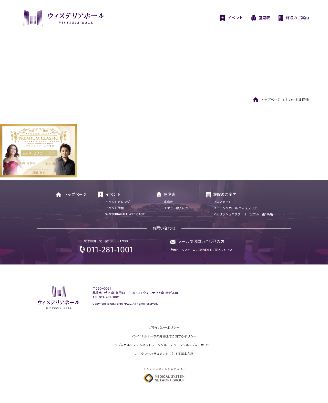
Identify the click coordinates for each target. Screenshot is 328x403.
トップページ (271, 100)
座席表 (264, 17)
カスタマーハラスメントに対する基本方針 (164, 354)
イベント (235, 17)
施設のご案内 (297, 17)
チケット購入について (179, 208)
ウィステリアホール (63, 18)
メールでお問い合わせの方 (201, 241)
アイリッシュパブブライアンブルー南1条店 (243, 214)
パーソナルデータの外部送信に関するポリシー (164, 336)
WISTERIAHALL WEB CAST (125, 214)
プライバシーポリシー (164, 328)
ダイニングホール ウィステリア (235, 208)
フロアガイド (222, 202)
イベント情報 (114, 208)
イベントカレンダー (119, 202)
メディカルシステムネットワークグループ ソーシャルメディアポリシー (164, 345)
